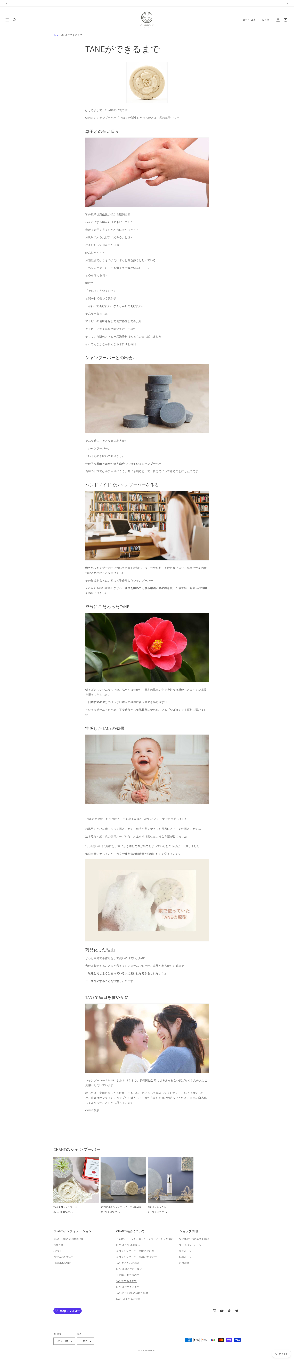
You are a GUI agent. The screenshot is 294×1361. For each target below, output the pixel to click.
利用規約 (184, 1262)
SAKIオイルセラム (157, 1207)
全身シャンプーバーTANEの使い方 (135, 1251)
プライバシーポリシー (191, 1245)
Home (56, 35)
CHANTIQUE (150, 1350)
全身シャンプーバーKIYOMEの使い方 (136, 1256)
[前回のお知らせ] (6, 3)
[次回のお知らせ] (287, 3)
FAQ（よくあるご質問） (129, 1298)
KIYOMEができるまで (127, 1286)
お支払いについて (63, 1256)
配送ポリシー (186, 1256)
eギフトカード (61, 1251)
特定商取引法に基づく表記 (194, 1238)
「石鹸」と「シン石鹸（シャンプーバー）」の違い (144, 1238)
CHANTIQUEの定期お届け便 (68, 1238)
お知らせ (58, 1245)
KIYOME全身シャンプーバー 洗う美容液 (121, 1207)
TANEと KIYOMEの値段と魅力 (132, 1292)
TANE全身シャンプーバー (66, 1207)
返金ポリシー (186, 1251)
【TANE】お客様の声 (127, 1274)
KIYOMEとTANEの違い (128, 1245)
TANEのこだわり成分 (127, 1262)
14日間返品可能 (62, 1262)
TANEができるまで (72, 35)
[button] (7, 20)
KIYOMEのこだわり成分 (129, 1268)
